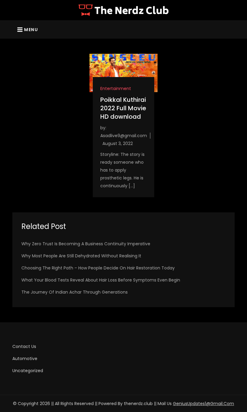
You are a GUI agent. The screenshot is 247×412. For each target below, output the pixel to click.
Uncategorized (27, 371)
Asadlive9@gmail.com (123, 136)
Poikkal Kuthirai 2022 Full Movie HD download (123, 108)
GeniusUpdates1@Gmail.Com (203, 404)
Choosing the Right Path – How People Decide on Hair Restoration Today (98, 268)
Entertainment (115, 88)
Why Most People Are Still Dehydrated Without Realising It (81, 256)
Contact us (24, 346)
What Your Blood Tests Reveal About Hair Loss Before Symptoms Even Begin (100, 280)
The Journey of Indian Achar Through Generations (74, 292)
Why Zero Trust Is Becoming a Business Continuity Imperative (85, 244)
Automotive (24, 359)
